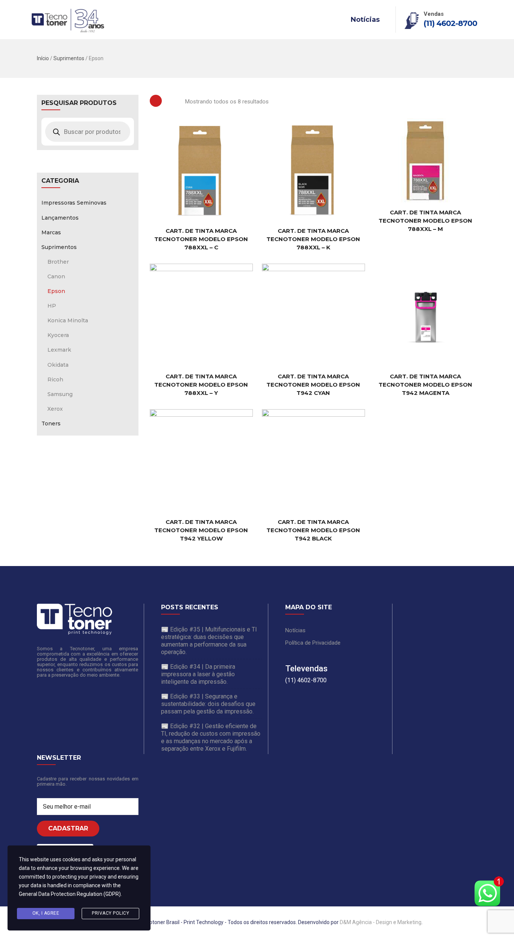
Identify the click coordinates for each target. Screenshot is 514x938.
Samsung (60, 394)
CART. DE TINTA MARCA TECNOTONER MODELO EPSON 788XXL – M (425, 220)
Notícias (365, 19)
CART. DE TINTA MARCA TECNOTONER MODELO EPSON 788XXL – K (313, 239)
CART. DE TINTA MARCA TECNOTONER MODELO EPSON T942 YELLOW (201, 530)
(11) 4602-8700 (450, 23)
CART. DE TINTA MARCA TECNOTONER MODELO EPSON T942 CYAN (313, 384)
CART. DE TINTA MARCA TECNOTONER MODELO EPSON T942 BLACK (313, 530)
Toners (51, 423)
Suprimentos (68, 58)
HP (51, 305)
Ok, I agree (45, 913)
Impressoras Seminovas (73, 202)
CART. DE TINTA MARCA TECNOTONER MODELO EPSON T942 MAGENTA (425, 384)
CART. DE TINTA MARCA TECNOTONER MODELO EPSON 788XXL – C (201, 239)
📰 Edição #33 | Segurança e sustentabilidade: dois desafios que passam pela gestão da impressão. (208, 704)
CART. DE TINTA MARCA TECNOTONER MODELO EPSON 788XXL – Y (201, 384)
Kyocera (58, 335)
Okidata (57, 364)
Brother (58, 261)
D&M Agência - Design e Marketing (380, 922)
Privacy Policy (110, 913)
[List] (173, 101)
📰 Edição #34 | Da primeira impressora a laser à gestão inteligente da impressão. (198, 674)
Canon (56, 276)
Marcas (51, 232)
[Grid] (156, 101)
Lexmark (59, 349)
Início (43, 58)
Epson (56, 291)
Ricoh (55, 379)
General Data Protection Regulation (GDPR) (70, 894)
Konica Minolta (67, 320)
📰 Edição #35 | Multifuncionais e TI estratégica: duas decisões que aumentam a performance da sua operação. (209, 641)
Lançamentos (60, 217)
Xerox (55, 408)
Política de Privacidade (313, 642)
